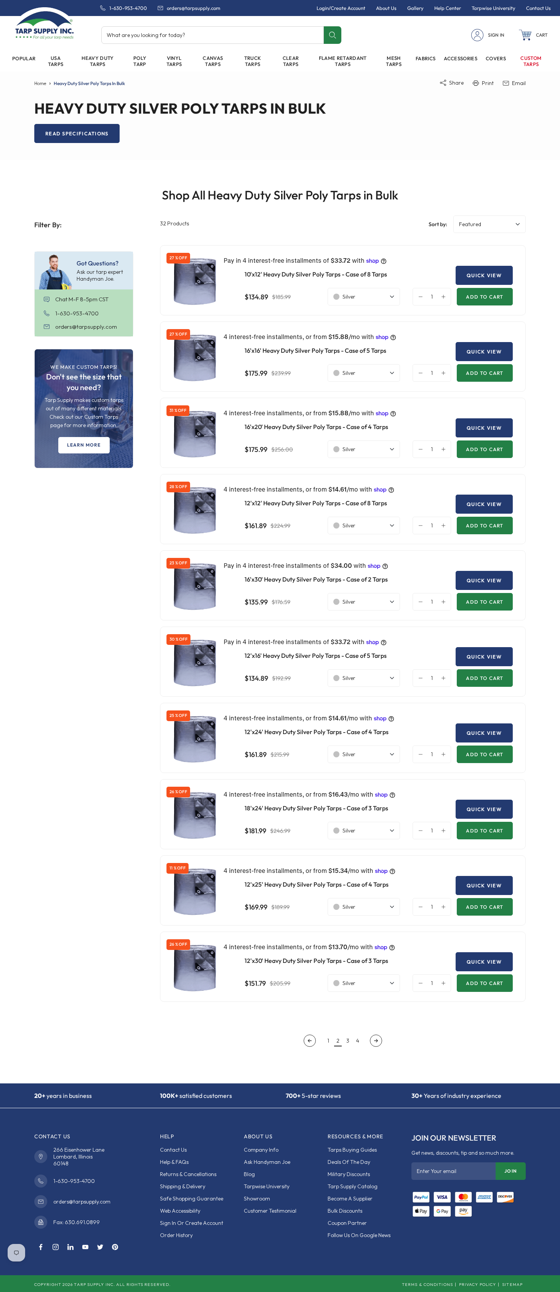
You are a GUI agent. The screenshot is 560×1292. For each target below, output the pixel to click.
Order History (176, 1235)
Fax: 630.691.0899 (76, 1222)
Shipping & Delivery (182, 1186)
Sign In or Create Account (191, 1223)
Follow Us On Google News (359, 1235)
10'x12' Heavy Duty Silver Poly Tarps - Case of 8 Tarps (316, 274)
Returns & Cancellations (188, 1174)
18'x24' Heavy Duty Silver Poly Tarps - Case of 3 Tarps (316, 808)
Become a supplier (350, 1198)
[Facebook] (40, 1247)
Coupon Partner (347, 1223)
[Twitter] (100, 1247)
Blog (249, 1174)
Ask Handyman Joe (267, 1162)
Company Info (261, 1149)
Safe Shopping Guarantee (191, 1198)
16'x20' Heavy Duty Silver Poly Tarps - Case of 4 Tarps (316, 427)
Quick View (484, 275)
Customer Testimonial (270, 1210)
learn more (84, 445)
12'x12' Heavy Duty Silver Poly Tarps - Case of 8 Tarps (316, 503)
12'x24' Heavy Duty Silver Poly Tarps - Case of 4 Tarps (317, 732)
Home (40, 83)
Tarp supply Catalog (353, 1186)
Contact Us (173, 1149)
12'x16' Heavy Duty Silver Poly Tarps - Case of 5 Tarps (316, 655)
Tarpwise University (267, 1186)
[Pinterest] (115, 1247)
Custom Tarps (530, 61)
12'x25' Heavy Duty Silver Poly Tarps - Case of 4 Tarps (317, 884)
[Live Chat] (49, 300)
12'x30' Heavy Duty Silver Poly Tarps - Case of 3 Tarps (316, 960)
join (510, 1171)
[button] (533, 35)
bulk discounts (345, 1210)
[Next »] (376, 1041)
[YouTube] (85, 1247)
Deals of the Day (349, 1162)
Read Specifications (77, 133)
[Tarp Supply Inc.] (44, 24)
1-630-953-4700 (128, 8)
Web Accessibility (180, 1210)
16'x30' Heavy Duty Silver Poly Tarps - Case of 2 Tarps (316, 579)
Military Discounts (349, 1174)
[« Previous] (310, 1041)
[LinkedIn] (70, 1247)
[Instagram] (55, 1247)
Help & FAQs (174, 1162)
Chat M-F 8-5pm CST (82, 299)
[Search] (332, 35)
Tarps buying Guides (352, 1149)
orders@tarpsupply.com (193, 8)
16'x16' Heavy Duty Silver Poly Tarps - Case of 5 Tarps (315, 350)
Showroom (257, 1198)
